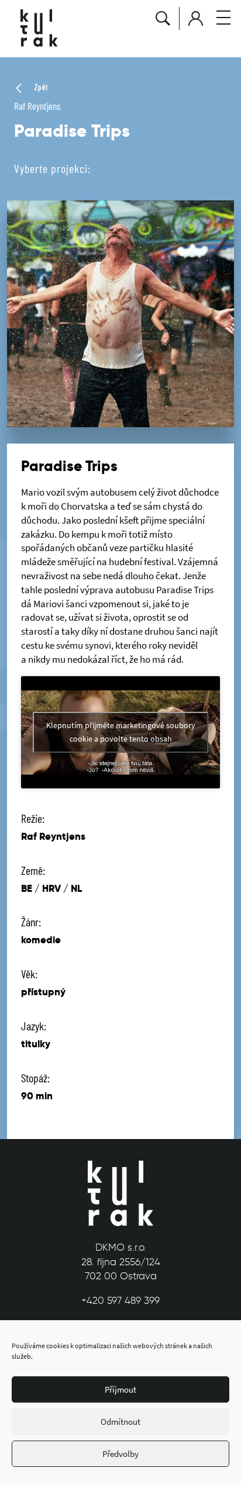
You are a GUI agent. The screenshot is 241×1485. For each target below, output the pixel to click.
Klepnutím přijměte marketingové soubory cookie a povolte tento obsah (120, 732)
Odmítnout (120, 1421)
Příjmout (120, 1389)
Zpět (40, 87)
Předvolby (120, 1453)
